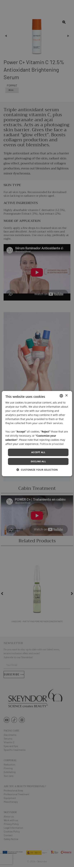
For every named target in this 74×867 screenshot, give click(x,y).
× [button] (66, 395)
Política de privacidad (52, 443)
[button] (37, 470)
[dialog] (37, 433)
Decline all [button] (38, 461)
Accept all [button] (38, 452)
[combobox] (61, 395)
